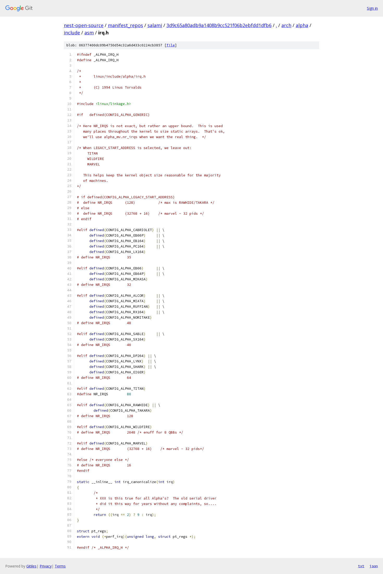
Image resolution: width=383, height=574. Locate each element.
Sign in (372, 8)
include (72, 32)
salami (154, 25)
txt (361, 566)
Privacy (46, 566)
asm (89, 32)
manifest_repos (125, 25)
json (373, 566)
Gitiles (31, 566)
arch (286, 25)
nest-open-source (83, 25)
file (170, 45)
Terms (60, 566)
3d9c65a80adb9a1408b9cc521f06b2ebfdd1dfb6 (218, 25)
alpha (302, 25)
